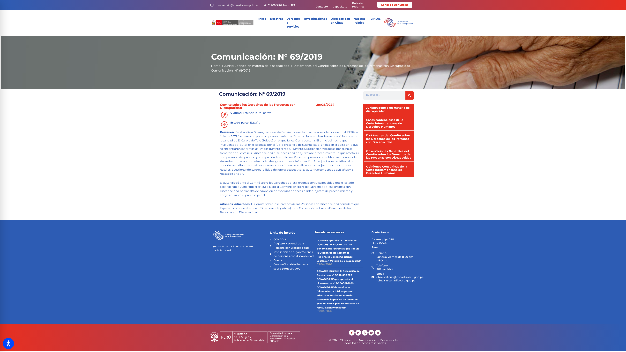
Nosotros (276, 18)
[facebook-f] (352, 333)
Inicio (262, 18)
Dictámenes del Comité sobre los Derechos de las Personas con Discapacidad (351, 66)
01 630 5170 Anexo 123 (281, 5)
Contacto (322, 6)
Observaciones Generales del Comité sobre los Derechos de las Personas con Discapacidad (388, 154)
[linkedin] (378, 333)
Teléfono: (384, 267)
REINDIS (374, 18)
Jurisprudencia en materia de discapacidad (256, 66)
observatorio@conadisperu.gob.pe (236, 5)
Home (215, 66)
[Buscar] (409, 95)
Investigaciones (315, 18)
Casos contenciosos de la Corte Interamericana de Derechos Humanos (384, 123)
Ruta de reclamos (358, 5)
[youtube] (371, 333)
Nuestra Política (359, 20)
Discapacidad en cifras (340, 20)
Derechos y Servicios (293, 22)
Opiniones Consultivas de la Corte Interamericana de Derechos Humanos (386, 170)
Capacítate (340, 6)
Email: (400, 277)
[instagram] (365, 333)
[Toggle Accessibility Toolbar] (8, 343)
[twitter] (358, 333)
